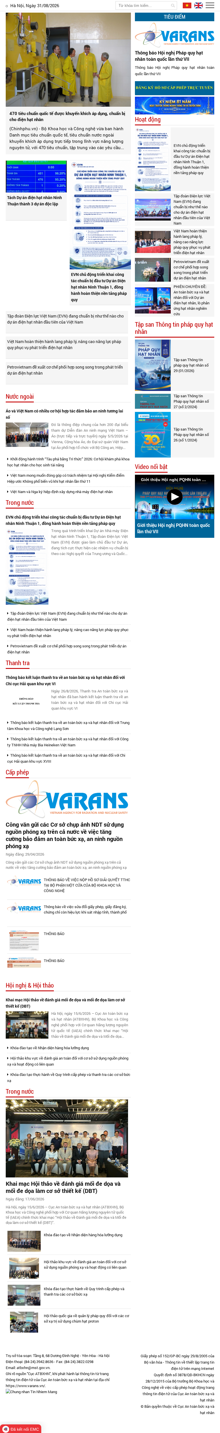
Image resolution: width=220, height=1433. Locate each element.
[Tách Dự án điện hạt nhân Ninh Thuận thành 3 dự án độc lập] (36, 176)
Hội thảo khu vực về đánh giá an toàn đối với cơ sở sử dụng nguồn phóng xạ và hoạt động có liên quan (67, 1061)
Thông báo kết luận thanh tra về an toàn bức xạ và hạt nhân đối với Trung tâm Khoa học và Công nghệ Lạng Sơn (68, 725)
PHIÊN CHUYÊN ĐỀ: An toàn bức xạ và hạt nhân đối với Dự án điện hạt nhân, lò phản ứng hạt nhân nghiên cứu (191, 300)
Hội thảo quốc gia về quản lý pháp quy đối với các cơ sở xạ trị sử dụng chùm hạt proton (86, 1318)
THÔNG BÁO (54, 933)
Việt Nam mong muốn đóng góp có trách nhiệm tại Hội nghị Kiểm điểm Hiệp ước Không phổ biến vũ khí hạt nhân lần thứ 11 (65, 478)
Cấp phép (17, 772)
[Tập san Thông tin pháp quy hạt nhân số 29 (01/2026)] (153, 365)
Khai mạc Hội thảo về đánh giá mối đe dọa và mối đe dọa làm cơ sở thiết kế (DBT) (65, 1003)
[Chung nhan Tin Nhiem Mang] (31, 1391)
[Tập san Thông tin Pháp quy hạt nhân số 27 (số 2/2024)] (153, 401)
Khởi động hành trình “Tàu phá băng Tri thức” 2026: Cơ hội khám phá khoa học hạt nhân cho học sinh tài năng (68, 462)
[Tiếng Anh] (197, 5)
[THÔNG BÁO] (24, 940)
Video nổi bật (151, 466)
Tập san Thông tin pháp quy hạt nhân (174, 328)
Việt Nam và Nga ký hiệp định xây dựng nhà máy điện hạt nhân (61, 491)
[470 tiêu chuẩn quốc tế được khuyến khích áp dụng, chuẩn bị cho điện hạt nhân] (68, 60)
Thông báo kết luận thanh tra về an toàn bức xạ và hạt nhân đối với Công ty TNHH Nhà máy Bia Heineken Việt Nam (67, 741)
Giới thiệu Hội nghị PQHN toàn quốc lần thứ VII (173, 528)
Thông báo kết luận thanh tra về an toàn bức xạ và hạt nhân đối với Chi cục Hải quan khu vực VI (65, 680)
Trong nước (20, 502)
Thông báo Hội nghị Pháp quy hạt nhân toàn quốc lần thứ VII (169, 56)
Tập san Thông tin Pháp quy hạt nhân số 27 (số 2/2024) (191, 401)
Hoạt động (148, 119)
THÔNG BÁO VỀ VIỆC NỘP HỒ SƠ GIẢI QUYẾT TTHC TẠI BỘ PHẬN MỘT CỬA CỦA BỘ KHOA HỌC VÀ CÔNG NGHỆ (87, 885)
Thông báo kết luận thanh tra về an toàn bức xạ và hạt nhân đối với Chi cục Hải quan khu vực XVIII (66, 758)
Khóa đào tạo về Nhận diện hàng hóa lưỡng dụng (49, 1047)
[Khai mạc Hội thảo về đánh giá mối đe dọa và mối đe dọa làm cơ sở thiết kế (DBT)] (27, 1025)
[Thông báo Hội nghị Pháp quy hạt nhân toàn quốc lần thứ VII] (174, 35)
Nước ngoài (20, 396)
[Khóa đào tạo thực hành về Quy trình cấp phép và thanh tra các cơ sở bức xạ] (24, 1295)
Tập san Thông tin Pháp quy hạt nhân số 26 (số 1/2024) (191, 435)
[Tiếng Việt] (186, 5)
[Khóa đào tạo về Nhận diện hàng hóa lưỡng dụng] (24, 1241)
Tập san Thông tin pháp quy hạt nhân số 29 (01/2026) (191, 365)
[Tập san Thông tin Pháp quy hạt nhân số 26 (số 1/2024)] (153, 434)
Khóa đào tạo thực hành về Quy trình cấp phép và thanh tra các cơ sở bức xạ (68, 1077)
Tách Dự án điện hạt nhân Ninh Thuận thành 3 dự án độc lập (34, 201)
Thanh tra (18, 663)
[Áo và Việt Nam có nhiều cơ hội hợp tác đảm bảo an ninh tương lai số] (27, 434)
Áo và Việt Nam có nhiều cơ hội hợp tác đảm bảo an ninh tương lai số (64, 414)
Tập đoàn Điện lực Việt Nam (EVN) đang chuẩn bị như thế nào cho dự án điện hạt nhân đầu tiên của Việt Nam (65, 319)
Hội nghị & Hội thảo (30, 985)
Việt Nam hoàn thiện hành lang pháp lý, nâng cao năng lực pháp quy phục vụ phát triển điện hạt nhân (64, 344)
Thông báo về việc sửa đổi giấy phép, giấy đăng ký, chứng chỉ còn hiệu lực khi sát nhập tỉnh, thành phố (85, 909)
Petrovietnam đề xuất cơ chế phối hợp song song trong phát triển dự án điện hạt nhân (65, 370)
